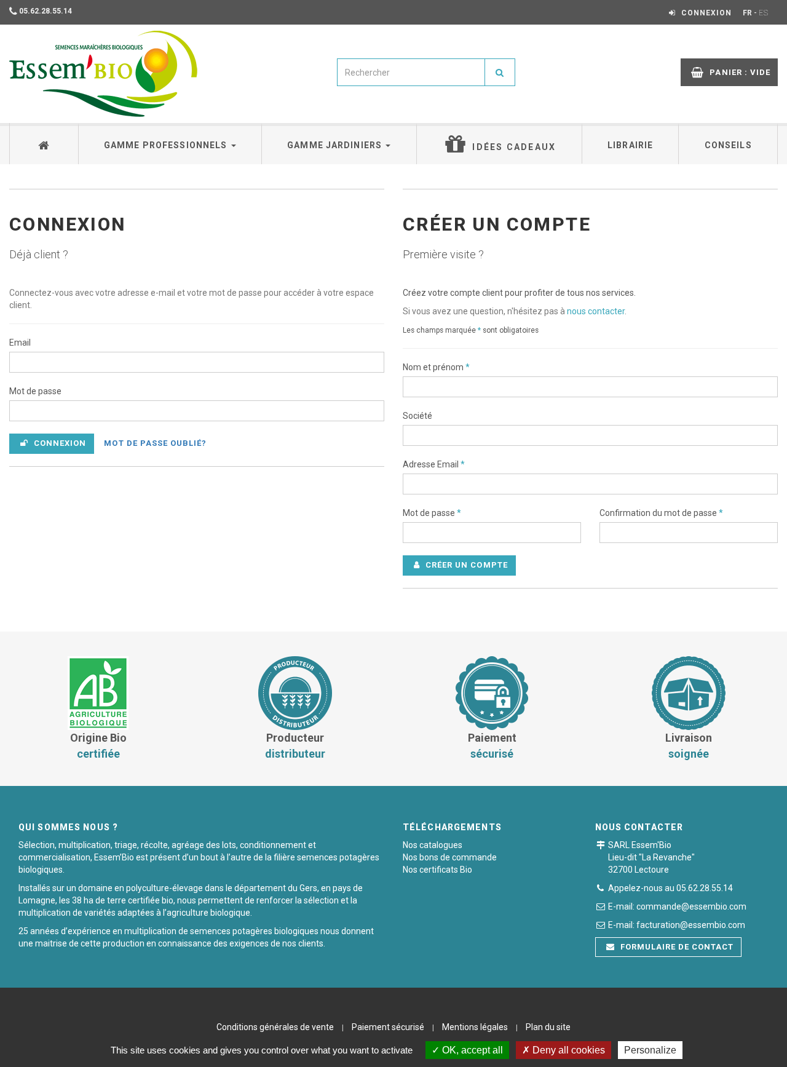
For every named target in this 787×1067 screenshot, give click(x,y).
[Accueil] (44, 143)
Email (20, 342)
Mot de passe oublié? (155, 443)
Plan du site (548, 1027)
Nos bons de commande (450, 857)
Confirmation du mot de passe (661, 513)
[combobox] (411, 72)
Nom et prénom (436, 367)
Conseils (728, 145)
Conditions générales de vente (275, 1027)
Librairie (630, 145)
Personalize (650, 1050)
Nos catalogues (432, 845)
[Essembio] (103, 74)
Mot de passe (35, 391)
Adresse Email (434, 464)
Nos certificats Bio (437, 870)
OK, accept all (471, 1050)
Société (417, 416)
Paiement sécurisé (388, 1027)
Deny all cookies (567, 1050)
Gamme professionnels (167, 145)
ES (764, 13)
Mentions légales (475, 1027)
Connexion (58, 443)
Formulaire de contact (676, 946)
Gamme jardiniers (335, 145)
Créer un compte (465, 564)
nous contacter (596, 311)
